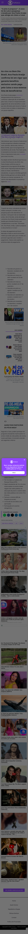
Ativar (14, 472)
